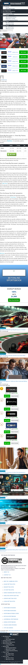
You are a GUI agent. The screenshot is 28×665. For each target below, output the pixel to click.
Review (9, 51)
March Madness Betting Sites (12, 592)
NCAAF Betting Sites (9, 584)
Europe (7, 7)
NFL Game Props (10, 27)
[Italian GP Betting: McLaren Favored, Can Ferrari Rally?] (14, 342)
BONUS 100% (15, 52)
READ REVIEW (14, 396)
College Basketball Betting (12, 20)
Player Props (6, 21)
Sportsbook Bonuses (10, 610)
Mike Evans (5, 183)
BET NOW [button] (23, 52)
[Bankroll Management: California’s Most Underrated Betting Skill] (14, 368)
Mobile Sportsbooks (10, 622)
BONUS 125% (15, 65)
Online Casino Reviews (10, 625)
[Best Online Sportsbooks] (14, 3)
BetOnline (2, 253)
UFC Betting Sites (9, 590)
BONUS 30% (15, 56)
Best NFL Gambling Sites (11, 581)
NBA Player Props (10, 24)
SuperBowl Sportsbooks (11, 619)
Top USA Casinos (8, 627)
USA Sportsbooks (7, 10)
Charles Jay (4, 79)
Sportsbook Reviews (10, 607)
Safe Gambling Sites (7, 13)
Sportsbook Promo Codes (11, 613)
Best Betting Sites (7, 5)
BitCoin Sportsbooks (10, 616)
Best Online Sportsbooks (5, 46)
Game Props (6, 25)
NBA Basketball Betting (11, 17)
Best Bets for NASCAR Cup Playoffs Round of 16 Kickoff (12, 329)
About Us (6, 572)
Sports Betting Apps (10, 8)
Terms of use (24, 630)
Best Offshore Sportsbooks (9, 11)
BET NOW (7, 396)
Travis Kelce (13, 197)
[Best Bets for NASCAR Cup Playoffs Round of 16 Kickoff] (14, 317)
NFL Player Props (10, 23)
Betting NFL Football (10, 18)
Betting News (6, 15)
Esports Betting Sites (10, 598)
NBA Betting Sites (9, 587)
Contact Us (7, 575)
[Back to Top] (0, 664)
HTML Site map (3, 632)
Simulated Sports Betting (11, 595)
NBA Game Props (10, 28)
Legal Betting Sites (10, 14)
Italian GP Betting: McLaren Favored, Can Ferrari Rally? (12, 355)
